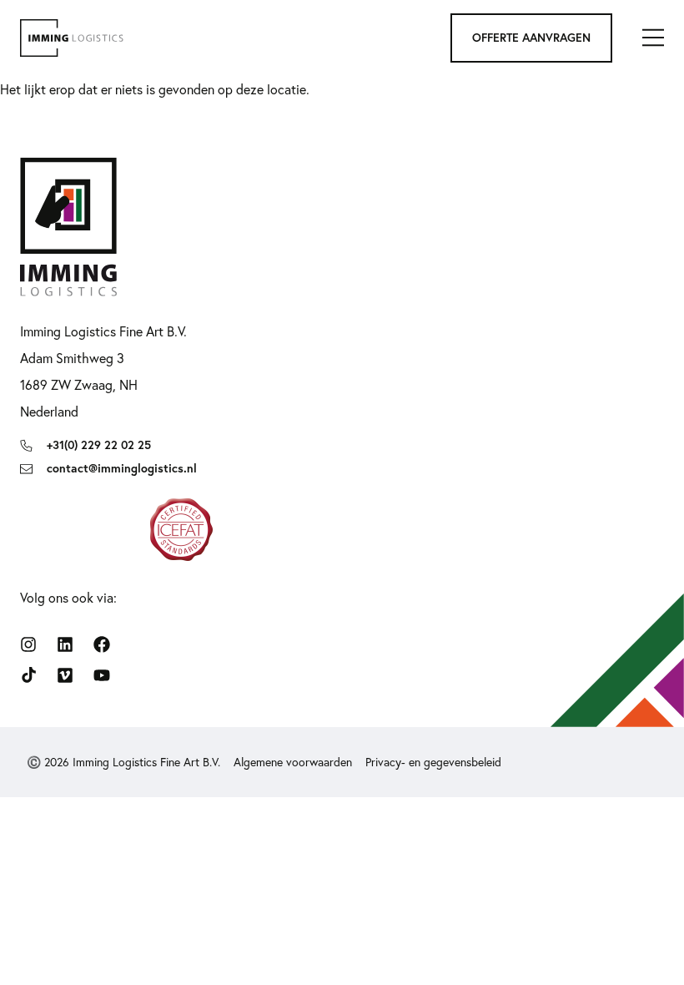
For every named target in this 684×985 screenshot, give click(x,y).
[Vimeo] (65, 675)
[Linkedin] (65, 644)
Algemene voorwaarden (293, 762)
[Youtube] (101, 675)
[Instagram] (28, 644)
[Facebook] (101, 644)
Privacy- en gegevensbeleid (433, 762)
